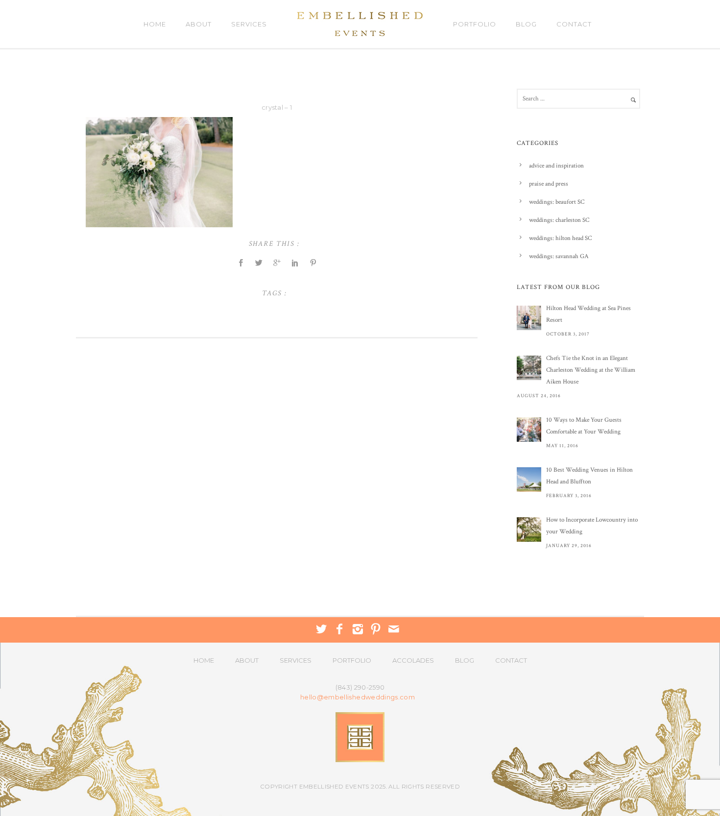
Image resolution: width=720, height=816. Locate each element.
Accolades (413, 660)
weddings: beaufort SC (556, 202)
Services (249, 24)
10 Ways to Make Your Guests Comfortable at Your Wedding (584, 426)
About (199, 24)
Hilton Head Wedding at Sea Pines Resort (588, 314)
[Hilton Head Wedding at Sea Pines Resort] (529, 318)
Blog (526, 24)
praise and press (548, 184)
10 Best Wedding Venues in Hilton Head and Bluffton (589, 476)
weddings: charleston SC (559, 220)
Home (155, 24)
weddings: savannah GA (559, 256)
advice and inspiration (556, 166)
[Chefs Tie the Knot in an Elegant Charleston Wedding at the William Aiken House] (529, 368)
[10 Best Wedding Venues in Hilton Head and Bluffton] (529, 479)
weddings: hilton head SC (560, 238)
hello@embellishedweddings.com (357, 697)
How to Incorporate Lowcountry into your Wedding (592, 526)
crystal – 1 (277, 107)
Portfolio (474, 24)
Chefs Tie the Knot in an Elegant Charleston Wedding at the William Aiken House (590, 370)
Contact (574, 24)
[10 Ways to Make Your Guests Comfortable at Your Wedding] (529, 429)
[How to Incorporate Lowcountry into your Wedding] (529, 529)
